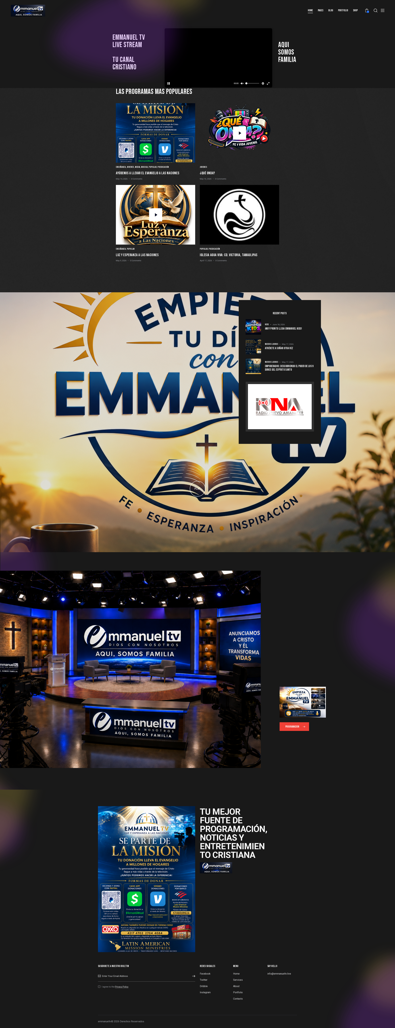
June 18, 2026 (278, 324)
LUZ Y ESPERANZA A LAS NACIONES (137, 255)
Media (137, 167)
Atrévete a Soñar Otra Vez (279, 348)
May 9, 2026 (121, 260)
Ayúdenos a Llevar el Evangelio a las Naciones (147, 173)
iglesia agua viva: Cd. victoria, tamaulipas (229, 255)
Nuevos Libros (271, 344)
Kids (267, 324)
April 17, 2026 (206, 260)
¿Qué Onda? (207, 173)
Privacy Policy (121, 987)
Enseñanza (121, 167)
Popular (153, 167)
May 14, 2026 (121, 179)
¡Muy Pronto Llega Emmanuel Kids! (283, 328)
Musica (144, 167)
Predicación (163, 167)
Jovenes (130, 167)
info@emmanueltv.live (279, 973)
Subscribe (193, 976)
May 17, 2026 (287, 344)
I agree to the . (115, 987)
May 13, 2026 (205, 179)
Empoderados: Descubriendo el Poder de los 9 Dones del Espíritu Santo (289, 368)
